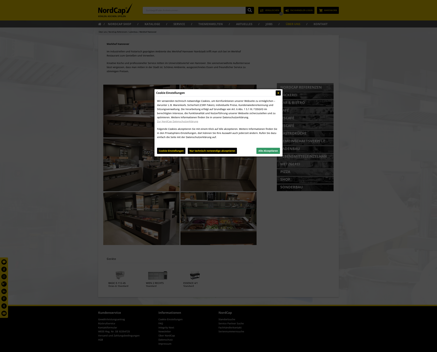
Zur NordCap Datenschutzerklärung (177, 121)
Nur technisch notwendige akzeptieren (212, 150)
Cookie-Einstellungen (171, 150)
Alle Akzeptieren (268, 150)
